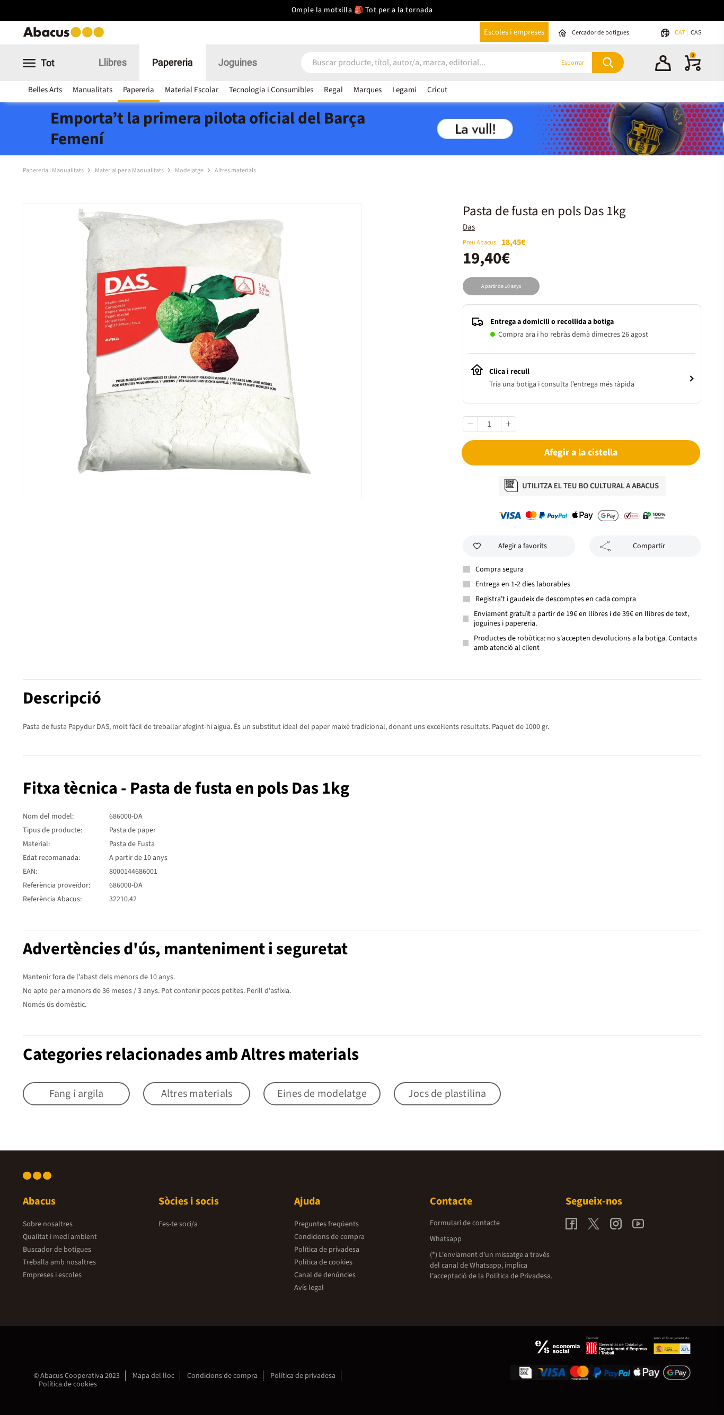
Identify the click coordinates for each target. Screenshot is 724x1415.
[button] (663, 65)
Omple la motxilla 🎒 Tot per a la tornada (362, 10)
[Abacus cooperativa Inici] (66, 36)
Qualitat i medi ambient (60, 1237)
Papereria (172, 62)
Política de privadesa (326, 1249)
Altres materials (235, 170)
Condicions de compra (329, 1237)
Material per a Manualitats (130, 170)
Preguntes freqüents (326, 1224)
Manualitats (92, 89)
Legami (404, 89)
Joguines (237, 62)
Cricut (437, 89)
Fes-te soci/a (178, 1224)
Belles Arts (45, 89)
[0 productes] (692, 69)
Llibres (113, 62)
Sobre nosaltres (48, 1224)
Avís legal (309, 1287)
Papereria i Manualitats (54, 170)
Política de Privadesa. (518, 1276)
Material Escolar (191, 89)
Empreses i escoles (52, 1275)
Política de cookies (323, 1262)
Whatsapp (446, 1239)
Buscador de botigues (57, 1249)
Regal (333, 89)
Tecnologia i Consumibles (271, 89)
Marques (368, 89)
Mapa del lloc (153, 1375)
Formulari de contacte (465, 1223)
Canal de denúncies (325, 1275)
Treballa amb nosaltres (59, 1262)
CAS (696, 32)
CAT (680, 32)
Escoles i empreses (514, 32)
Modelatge (190, 170)
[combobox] (414, 62)
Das (469, 227)
